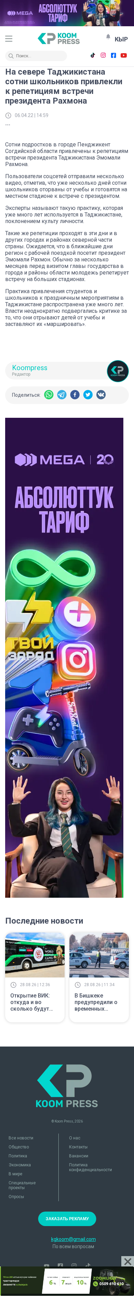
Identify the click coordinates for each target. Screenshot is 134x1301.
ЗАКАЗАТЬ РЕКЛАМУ (67, 1218)
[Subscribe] (108, 36)
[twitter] (88, 395)
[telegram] (62, 395)
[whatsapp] (49, 395)
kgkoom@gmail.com (73, 1239)
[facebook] (75, 395)
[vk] (101, 395)
